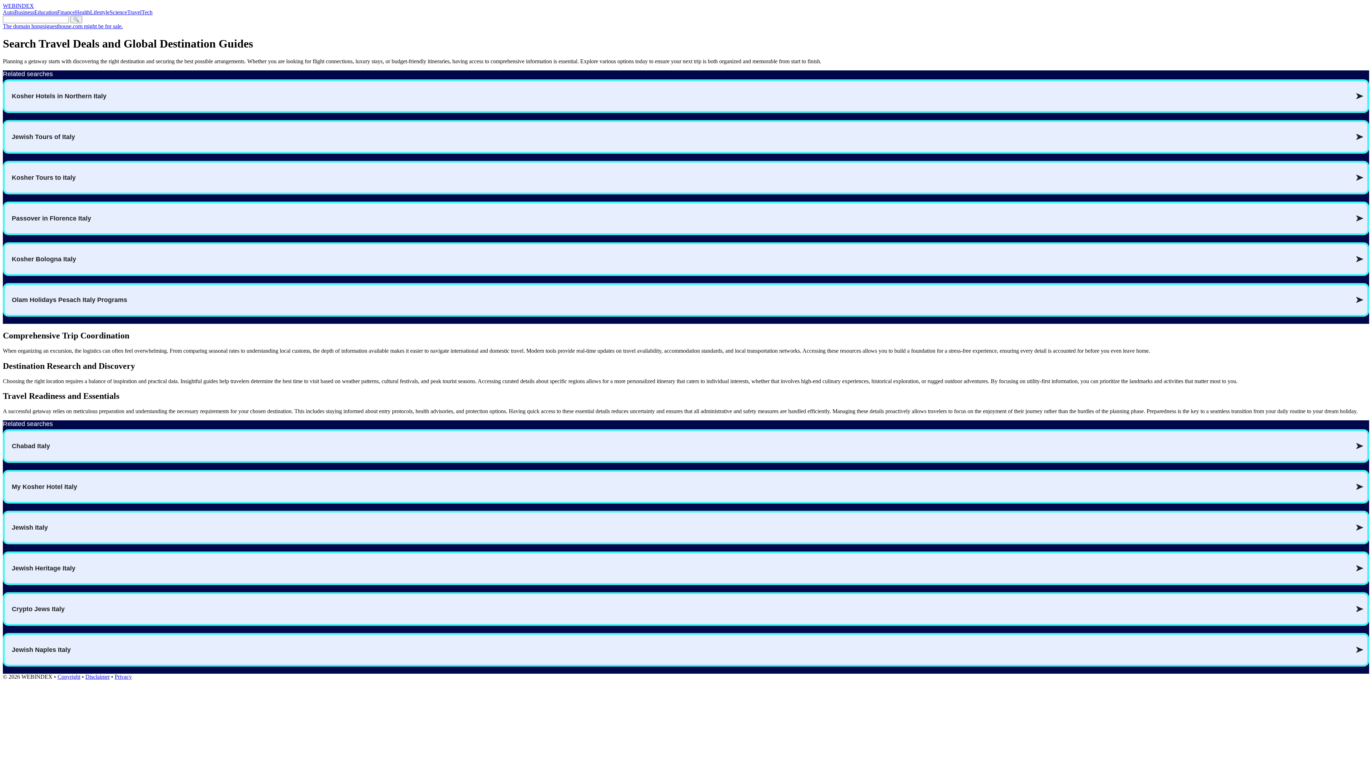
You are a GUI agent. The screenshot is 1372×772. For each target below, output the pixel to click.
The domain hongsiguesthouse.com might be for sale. (63, 26)
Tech (147, 12)
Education (45, 12)
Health (82, 12)
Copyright (69, 677)
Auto (8, 12)
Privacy (123, 677)
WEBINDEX (18, 6)
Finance (66, 12)
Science (118, 12)
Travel (134, 12)
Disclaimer (97, 677)
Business (24, 12)
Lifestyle (100, 12)
